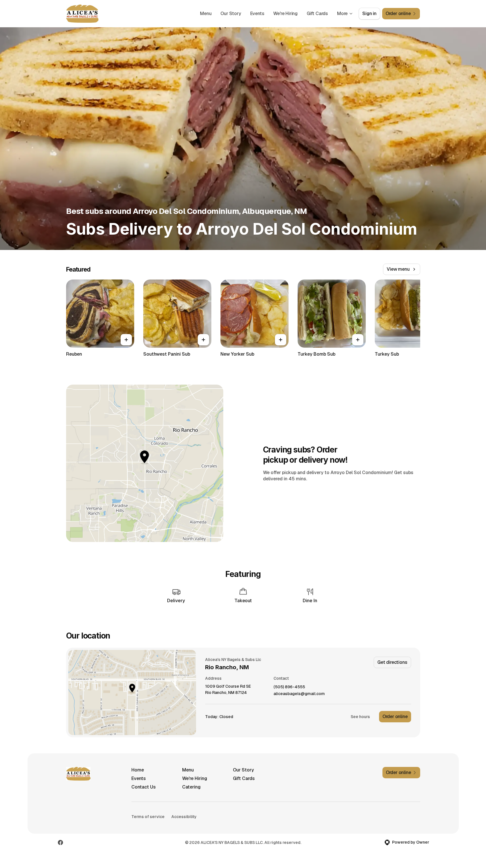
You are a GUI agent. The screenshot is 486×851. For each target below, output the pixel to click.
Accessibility (184, 816)
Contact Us (143, 787)
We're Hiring (285, 13)
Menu (205, 13)
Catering (191, 787)
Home (137, 770)
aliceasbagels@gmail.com (299, 693)
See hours (360, 716)
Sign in (369, 13)
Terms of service (148, 816)
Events (257, 13)
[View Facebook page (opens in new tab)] (60, 842)
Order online (395, 716)
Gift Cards (317, 13)
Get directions (392, 662)
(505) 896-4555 (289, 687)
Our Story (230, 13)
